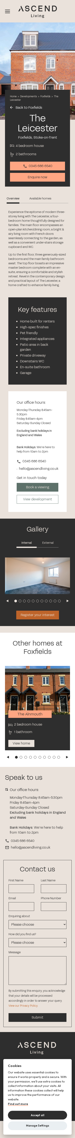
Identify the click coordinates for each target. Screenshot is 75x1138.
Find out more (18, 1104)
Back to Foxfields (28, 107)
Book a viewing (37, 487)
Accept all (37, 1115)
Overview (13, 199)
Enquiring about (19, 916)
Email (12, 898)
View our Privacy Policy (23, 1006)
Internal (26, 543)
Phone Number (51, 898)
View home (21, 743)
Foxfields (45, 96)
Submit (37, 1017)
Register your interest (38, 615)
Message (15, 952)
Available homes (40, 199)
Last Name (48, 880)
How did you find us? (22, 934)
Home (13, 96)
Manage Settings (37, 1125)
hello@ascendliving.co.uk (30, 847)
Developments (28, 96)
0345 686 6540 (40, 166)
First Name (16, 880)
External (48, 543)
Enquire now (37, 177)
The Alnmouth (30, 714)
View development (37, 499)
